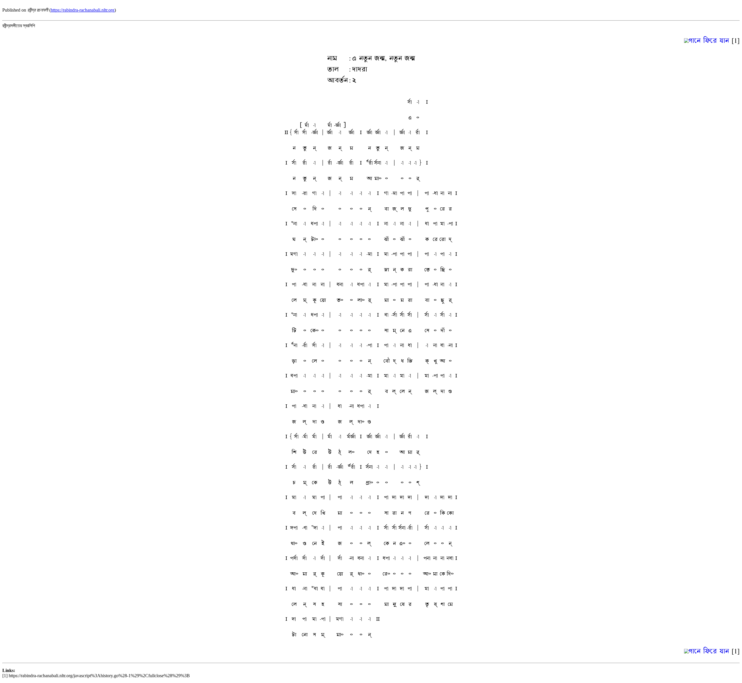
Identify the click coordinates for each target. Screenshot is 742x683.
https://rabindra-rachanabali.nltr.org (82, 10)
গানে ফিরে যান (709, 40)
